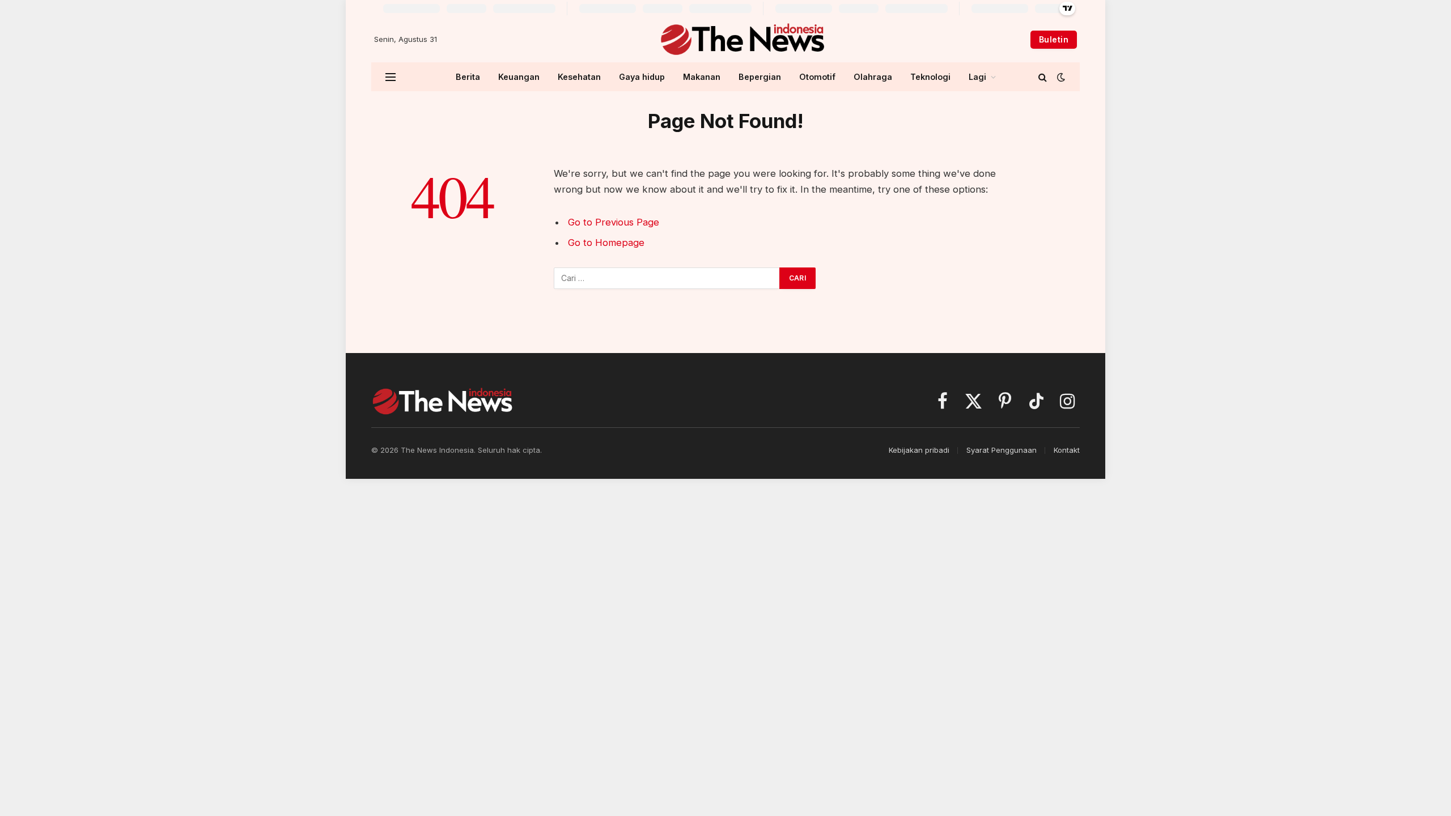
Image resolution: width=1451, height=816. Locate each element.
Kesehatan (579, 77)
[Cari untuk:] (667, 278)
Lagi (977, 77)
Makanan (701, 77)
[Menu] (390, 77)
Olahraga (873, 77)
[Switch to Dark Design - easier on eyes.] (1060, 77)
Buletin (1053, 39)
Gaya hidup (642, 77)
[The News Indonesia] (742, 39)
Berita (468, 77)
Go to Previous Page (613, 222)
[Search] (1042, 77)
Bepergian (760, 77)
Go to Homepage (606, 242)
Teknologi (930, 77)
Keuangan (519, 77)
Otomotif (817, 77)
